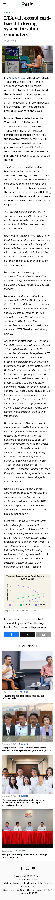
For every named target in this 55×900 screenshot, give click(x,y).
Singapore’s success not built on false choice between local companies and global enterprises (26, 749)
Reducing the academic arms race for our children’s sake (23, 697)
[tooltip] (11, 634)
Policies (8, 12)
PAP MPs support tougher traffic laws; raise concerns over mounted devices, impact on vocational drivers (24, 802)
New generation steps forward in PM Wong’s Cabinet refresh (24, 855)
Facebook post (17, 77)
